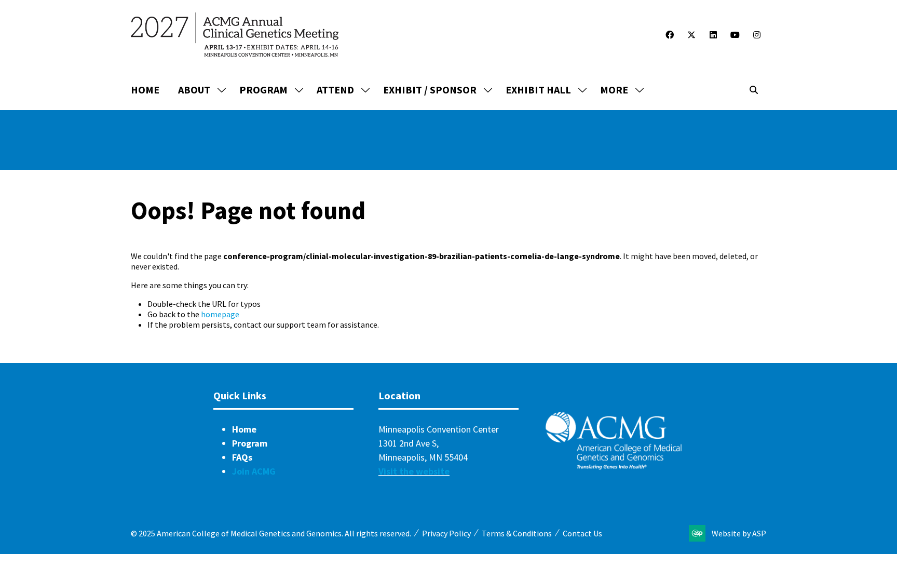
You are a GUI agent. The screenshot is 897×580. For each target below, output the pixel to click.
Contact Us (582, 533)
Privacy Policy (446, 533)
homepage (220, 314)
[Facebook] (669, 34)
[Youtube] (735, 34)
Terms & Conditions (517, 533)
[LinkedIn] (713, 34)
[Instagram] (757, 34)
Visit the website (414, 471)
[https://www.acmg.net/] (613, 467)
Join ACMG (254, 471)
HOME (145, 89)
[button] (619, 90)
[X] (691, 34)
